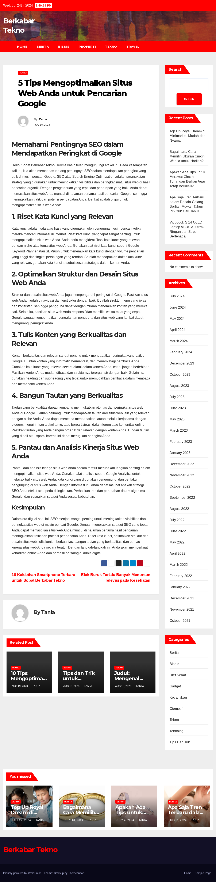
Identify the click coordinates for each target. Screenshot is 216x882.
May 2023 (177, 419)
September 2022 (182, 497)
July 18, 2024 (74, 820)
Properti (87, 47)
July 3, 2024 (178, 820)
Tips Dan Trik (180, 742)
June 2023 (178, 408)
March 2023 (179, 430)
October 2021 (180, 620)
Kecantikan (178, 697)
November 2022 (182, 475)
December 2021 (182, 598)
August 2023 (179, 385)
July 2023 (177, 397)
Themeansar (75, 873)
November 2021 (182, 609)
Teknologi (177, 731)
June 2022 (178, 531)
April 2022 (177, 553)
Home (22, 47)
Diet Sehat (178, 675)
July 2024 (177, 296)
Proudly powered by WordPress (22, 873)
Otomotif (176, 708)
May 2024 (177, 318)
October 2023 (180, 374)
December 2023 (182, 363)
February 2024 (181, 352)
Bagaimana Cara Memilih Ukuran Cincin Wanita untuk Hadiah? (187, 156)
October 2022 (180, 486)
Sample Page (203, 873)
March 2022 (179, 564)
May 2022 (177, 542)
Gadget (175, 686)
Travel (132, 47)
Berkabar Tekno (30, 849)
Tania (43, 119)
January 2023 (180, 453)
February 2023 (181, 441)
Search (175, 69)
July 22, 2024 (21, 820)
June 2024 (178, 307)
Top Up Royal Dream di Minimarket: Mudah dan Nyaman (187, 135)
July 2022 (177, 520)
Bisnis (63, 47)
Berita (42, 47)
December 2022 (182, 464)
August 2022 (179, 509)
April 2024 (177, 330)
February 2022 (181, 576)
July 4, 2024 (125, 820)
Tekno (111, 47)
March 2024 (179, 341)
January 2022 (180, 587)
